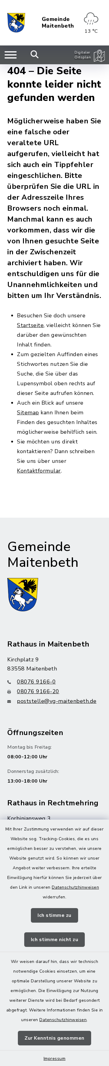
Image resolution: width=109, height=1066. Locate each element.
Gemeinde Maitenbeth (58, 22)
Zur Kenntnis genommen (54, 1038)
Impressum (55, 1058)
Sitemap (28, 412)
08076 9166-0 (36, 681)
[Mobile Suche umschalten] (34, 54)
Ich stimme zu (54, 915)
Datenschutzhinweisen (75, 887)
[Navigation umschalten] (10, 55)
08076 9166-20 (38, 691)
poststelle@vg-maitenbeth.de (57, 701)
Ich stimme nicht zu (54, 939)
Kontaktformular (39, 470)
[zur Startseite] (16, 22)
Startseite (30, 325)
